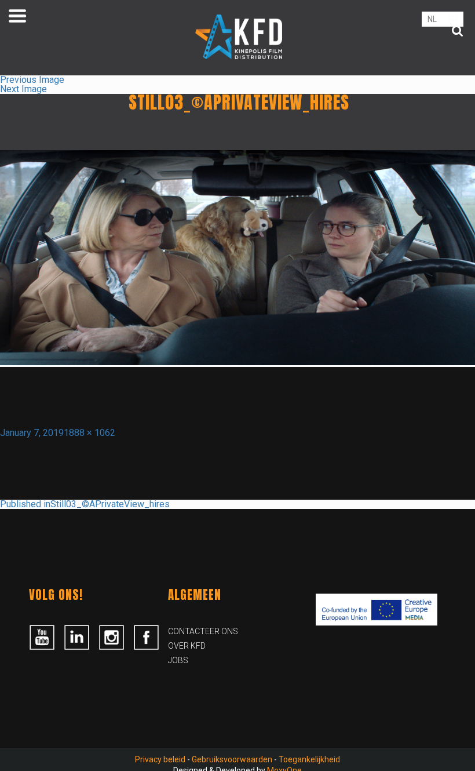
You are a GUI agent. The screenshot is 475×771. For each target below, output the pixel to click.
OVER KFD (187, 645)
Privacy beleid (160, 759)
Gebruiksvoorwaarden (232, 759)
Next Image (23, 88)
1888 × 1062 (89, 432)
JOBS (178, 660)
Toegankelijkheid (309, 759)
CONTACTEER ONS (203, 631)
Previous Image (32, 79)
